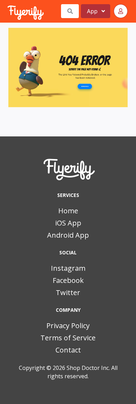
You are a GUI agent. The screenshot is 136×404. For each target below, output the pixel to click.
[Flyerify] (8, 11)
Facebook (68, 280)
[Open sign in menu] (121, 11)
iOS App (68, 223)
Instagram (68, 268)
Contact (68, 350)
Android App (68, 235)
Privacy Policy (68, 325)
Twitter (68, 292)
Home (68, 210)
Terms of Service (68, 337)
